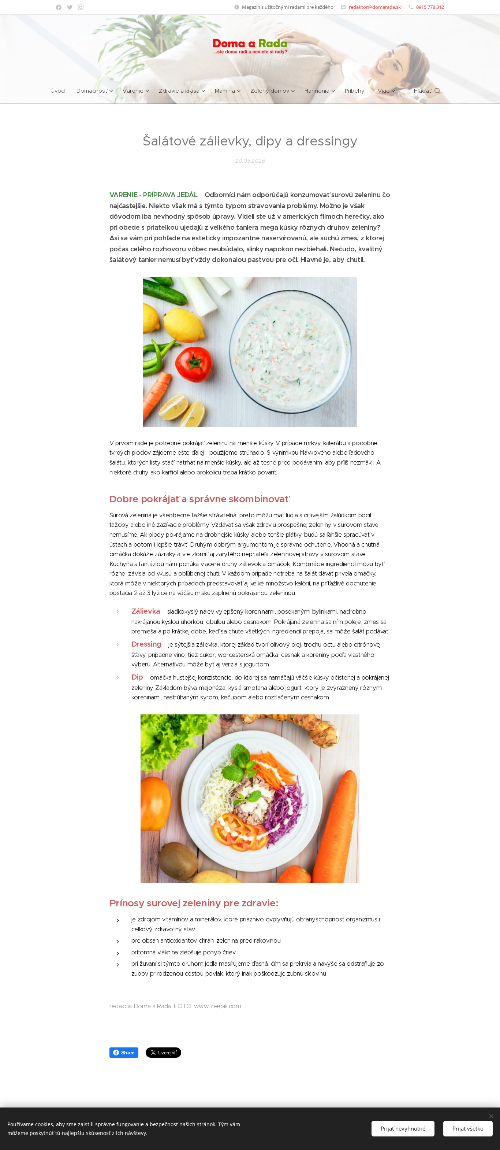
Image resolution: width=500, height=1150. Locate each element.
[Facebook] (58, 7)
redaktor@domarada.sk (375, 7)
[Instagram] (80, 7)
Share (128, 1052)
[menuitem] (61, 91)
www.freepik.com (217, 1006)
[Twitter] (69, 7)
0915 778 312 (430, 7)
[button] (427, 91)
